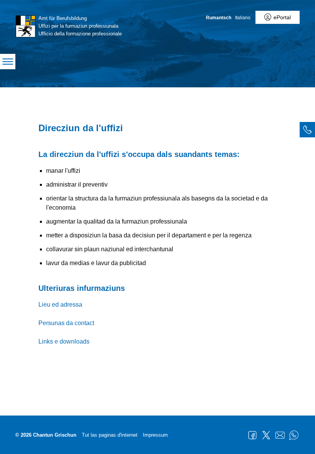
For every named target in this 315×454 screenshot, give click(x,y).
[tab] (307, 129)
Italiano (242, 17)
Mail (280, 435)
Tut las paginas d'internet (110, 435)
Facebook (252, 435)
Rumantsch (218, 17)
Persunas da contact (66, 323)
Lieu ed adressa (60, 304)
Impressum (155, 435)
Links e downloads (64, 341)
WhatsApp (294, 435)
